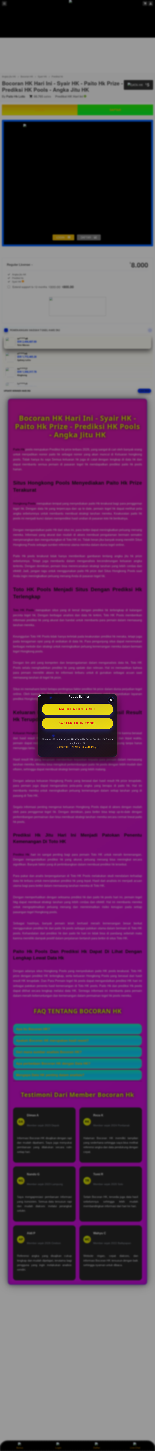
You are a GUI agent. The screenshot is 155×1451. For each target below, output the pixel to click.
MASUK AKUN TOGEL (77, 709)
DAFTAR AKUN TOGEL (77, 723)
